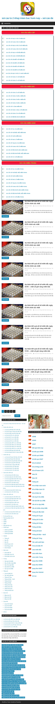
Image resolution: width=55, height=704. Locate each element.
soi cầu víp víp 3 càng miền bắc (12, 464)
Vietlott (5, 536)
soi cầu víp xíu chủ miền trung (12, 492)
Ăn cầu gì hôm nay (7, 516)
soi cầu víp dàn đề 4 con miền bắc (13, 442)
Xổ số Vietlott (8, 547)
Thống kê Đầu (8, 583)
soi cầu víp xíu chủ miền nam (11, 513)
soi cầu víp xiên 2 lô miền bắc (12, 466)
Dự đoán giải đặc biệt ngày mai (9, 663)
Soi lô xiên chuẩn (15, 689)
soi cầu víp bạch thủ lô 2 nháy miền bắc (14, 452)
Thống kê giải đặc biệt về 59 (8, 697)
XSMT (4, 523)
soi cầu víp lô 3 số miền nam (11, 504)
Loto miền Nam (37, 553)
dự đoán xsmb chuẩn (15, 669)
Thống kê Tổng (8, 577)
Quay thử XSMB (8, 609)
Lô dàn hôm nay (6, 679)
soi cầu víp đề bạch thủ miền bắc (12, 450)
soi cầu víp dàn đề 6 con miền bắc (13, 444)
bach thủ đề (5, 649)
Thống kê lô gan (8, 588)
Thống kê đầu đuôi (9, 590)
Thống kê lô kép (8, 584)
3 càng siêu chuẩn (6, 647)
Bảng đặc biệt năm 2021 (17, 653)
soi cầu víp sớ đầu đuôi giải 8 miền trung (14, 484)
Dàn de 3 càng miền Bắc (7, 659)
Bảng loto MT (8, 595)
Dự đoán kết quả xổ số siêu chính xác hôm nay (13, 665)
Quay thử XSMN (8, 607)
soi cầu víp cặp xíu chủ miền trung (13, 477)
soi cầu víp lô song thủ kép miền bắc (13, 460)
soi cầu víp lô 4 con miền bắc (12, 437)
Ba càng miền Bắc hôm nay (15, 649)
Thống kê (7, 538)
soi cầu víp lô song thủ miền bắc (12, 462)
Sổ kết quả (6, 527)
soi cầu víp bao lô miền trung (12, 475)
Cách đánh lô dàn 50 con (19, 655)
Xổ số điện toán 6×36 (10, 556)
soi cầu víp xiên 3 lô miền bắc (12, 468)
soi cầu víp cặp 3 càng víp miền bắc (13, 431)
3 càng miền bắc (6, 645)
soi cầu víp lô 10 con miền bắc (12, 435)
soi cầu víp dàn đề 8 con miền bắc (13, 446)
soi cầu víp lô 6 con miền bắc (12, 439)
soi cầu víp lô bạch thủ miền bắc (12, 459)
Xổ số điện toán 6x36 (39, 485)
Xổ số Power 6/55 (9, 544)
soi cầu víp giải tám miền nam (12, 502)
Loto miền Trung (37, 557)
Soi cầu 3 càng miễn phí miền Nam (10, 683)
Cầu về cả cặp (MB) (9, 565)
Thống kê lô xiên (9, 586)
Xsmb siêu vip (6, 454)
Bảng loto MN (8, 597)
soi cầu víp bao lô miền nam (11, 500)
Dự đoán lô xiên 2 (6, 667)
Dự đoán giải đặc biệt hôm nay (18, 661)
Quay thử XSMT (8, 605)
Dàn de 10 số (17, 659)
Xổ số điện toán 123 (9, 554)
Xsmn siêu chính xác (8, 494)
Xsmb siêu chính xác (8, 427)
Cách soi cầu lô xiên (7, 655)
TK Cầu (5, 558)
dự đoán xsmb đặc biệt (7, 673)
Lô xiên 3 (22, 679)
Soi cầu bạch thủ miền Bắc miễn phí (10, 685)
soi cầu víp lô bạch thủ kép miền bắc (13, 457)
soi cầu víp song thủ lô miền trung (13, 490)
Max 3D (6, 542)
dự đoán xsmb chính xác (8, 671)
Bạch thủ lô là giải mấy (19, 651)
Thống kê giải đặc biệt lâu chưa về (10, 695)
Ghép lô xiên (5, 677)
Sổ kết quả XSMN (9, 531)
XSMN (4, 521)
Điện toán (5, 550)
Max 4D (6, 540)
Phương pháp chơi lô (8, 518)
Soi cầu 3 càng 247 (6, 681)
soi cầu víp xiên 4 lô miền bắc (12, 470)
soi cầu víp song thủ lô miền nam (12, 511)
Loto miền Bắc (36, 549)
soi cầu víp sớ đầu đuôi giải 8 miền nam (14, 506)
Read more (5, 216)
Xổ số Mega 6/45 (9, 546)
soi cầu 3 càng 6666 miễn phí (18, 681)
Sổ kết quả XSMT (9, 529)
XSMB (4, 520)
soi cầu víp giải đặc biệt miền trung (13, 478)
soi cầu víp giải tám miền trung (12, 480)
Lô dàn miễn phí (14, 679)
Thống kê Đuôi (8, 581)
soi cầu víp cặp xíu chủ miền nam (12, 496)
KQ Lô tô (5, 593)
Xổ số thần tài (8, 552)
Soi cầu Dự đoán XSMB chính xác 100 (10, 687)
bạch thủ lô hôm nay (7, 651)
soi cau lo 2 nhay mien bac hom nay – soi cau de (27, 18)
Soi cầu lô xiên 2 (6, 689)
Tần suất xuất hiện (9, 575)
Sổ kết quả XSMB (9, 533)
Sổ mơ (5, 612)
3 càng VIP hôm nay (16, 647)
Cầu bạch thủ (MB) (9, 561)
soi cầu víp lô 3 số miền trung (12, 482)
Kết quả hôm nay (7, 525)
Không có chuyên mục (14, 677)
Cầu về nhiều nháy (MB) (10, 563)
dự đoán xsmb (5, 669)
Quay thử (5, 601)
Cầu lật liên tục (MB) (9, 566)
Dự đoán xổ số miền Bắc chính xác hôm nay (12, 675)
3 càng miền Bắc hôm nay (17, 645)
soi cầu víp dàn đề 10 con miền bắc (13, 448)
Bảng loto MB (8, 599)
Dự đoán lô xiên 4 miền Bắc (18, 667)
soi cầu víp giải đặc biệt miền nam (13, 498)
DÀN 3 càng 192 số (6, 657)
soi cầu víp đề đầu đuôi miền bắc (12, 429)
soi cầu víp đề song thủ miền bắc (12, 433)
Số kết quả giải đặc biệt (8, 691)
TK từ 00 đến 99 (8, 573)
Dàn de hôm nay (6, 661)
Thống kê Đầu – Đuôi (10, 579)
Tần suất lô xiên (21, 697)
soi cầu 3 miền (22, 683)
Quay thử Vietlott (9, 604)
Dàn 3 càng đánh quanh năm (18, 657)
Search (17, 415)
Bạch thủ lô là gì (6, 653)
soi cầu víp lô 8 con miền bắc (12, 441)
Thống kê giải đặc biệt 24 (8, 693)
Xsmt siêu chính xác (8, 472)
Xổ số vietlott (36, 463)
